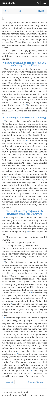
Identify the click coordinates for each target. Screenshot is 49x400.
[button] (6, 11)
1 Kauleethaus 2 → (37, 382)
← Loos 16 (8, 382)
